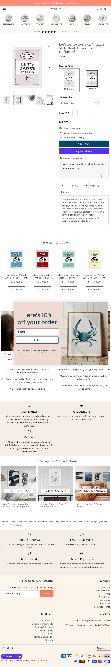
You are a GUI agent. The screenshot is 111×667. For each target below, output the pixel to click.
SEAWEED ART (56, 24)
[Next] (49, 67)
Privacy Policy (46, 587)
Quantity (64, 113)
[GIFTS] (72, 18)
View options (16, 289)
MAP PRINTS (25, 24)
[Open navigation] (25, 9)
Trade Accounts (102, 590)
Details (64, 185)
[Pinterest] (12, 648)
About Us (105, 587)
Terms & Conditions (43, 637)
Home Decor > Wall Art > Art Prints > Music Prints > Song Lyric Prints (40, 522)
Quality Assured (79, 185)
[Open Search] (97, 9)
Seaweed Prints (102, 607)
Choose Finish (66, 66)
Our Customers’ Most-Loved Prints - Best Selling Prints (17, 505)
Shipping (94, 185)
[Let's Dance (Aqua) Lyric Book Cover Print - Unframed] (16, 260)
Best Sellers (104, 597)
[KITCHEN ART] (103, 18)
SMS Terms (47, 633)
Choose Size (65, 97)
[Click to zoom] (49, 46)
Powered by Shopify (37, 660)
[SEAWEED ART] (56, 18)
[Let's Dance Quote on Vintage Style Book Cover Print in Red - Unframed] (42, 260)
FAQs (107, 594)
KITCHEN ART (103, 24)
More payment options (70, 158)
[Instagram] (8, 648)
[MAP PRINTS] (25, 18)
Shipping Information (42, 624)
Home (5, 522)
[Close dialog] (104, 305)
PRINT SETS (40, 24)
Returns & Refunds (44, 627)
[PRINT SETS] (40, 18)
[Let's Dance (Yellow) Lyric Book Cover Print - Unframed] (95, 260)
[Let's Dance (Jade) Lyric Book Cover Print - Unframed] (69, 260)
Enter (37, 340)
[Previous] (5, 67)
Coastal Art (104, 603)
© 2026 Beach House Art (13, 660)
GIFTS (72, 24)
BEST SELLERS (8, 24)
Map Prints (104, 600)
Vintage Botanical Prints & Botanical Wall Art (53, 505)
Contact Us (47, 620)
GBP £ (103, 648)
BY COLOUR (87, 24)
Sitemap (49, 640)
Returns (64, 192)
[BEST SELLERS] (8, 18)
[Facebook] (3, 648)
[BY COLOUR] (87, 18)
